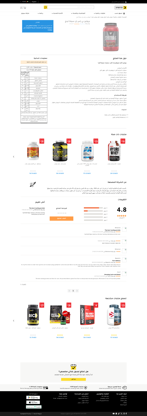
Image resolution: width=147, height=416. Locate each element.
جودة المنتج (124, 398)
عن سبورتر (124, 396)
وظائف (125, 402)
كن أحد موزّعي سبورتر (83, 402)
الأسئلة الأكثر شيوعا (83, 398)
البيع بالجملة (123, 405)
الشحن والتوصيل (104, 398)
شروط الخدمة (38, 414)
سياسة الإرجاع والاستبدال (102, 400)
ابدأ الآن (73, 379)
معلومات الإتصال (62, 396)
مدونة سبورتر (85, 400)
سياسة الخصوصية (25, 414)
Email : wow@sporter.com (60, 398)
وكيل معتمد (123, 400)
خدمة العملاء (85, 396)
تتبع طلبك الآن (105, 396)
